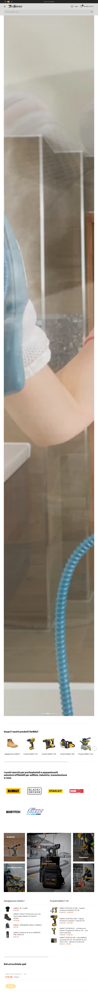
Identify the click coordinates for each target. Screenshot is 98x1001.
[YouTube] (8, 1)
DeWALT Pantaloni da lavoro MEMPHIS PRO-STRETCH (26, 934)
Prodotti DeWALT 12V (31, 754)
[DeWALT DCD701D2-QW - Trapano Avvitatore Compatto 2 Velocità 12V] (54, 920)
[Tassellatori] (83, 847)
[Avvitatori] (14, 847)
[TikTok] (11, 1)
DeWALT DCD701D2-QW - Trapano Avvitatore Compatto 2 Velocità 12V (72, 920)
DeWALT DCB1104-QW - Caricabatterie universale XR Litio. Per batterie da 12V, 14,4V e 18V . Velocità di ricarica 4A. (73, 940)
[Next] (94, 748)
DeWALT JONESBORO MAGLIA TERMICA (27, 925)
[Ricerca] (91, 12)
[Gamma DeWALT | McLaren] (49, 862)
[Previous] (4, 748)
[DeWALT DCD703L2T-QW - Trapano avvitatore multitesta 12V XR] (54, 910)
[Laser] (83, 877)
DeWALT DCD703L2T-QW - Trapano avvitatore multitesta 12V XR (72, 909)
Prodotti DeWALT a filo (85, 754)
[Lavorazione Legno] (14, 877)
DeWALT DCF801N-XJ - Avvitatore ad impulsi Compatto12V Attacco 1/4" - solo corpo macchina (74, 930)
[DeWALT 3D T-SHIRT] (7, 909)
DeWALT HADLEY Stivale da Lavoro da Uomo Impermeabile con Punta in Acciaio (26, 916)
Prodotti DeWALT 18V (49, 754)
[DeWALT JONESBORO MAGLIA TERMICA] (7, 926)
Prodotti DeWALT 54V (67, 754)
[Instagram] (5, 1)
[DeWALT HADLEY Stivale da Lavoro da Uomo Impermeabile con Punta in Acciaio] (7, 917)
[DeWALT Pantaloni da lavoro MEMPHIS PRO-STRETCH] (7, 934)
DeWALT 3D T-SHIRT (20, 908)
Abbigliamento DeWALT (12, 754)
